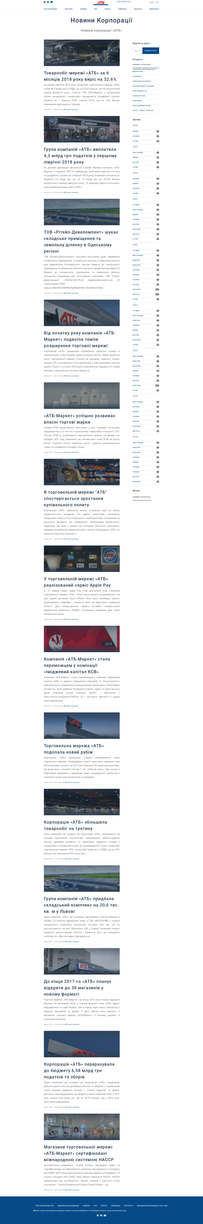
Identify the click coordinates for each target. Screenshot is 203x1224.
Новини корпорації (72, 109)
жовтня (145, 260)
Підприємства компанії (68, 1206)
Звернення (154, 9)
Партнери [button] (69, 9)
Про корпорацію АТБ (45, 1206)
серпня (145, 179)
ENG (157, 2)
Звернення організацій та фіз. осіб (152, 1206)
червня (145, 136)
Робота (104, 1206)
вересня (145, 265)
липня (145, 131)
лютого (145, 234)
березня (145, 229)
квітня (145, 162)
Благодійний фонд (123, 1)
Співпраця (115, 1206)
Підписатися (151, 50)
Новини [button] (83, 9)
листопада (145, 152)
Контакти (128, 1206)
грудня (145, 205)
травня (145, 280)
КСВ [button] (95, 9)
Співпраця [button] (122, 9)
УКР (152, 2)
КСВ (95, 1206)
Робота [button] (107, 9)
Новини (86, 1206)
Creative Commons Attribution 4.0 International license (85, 1211)
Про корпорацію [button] (50, 9)
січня (145, 141)
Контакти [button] (138, 9)
